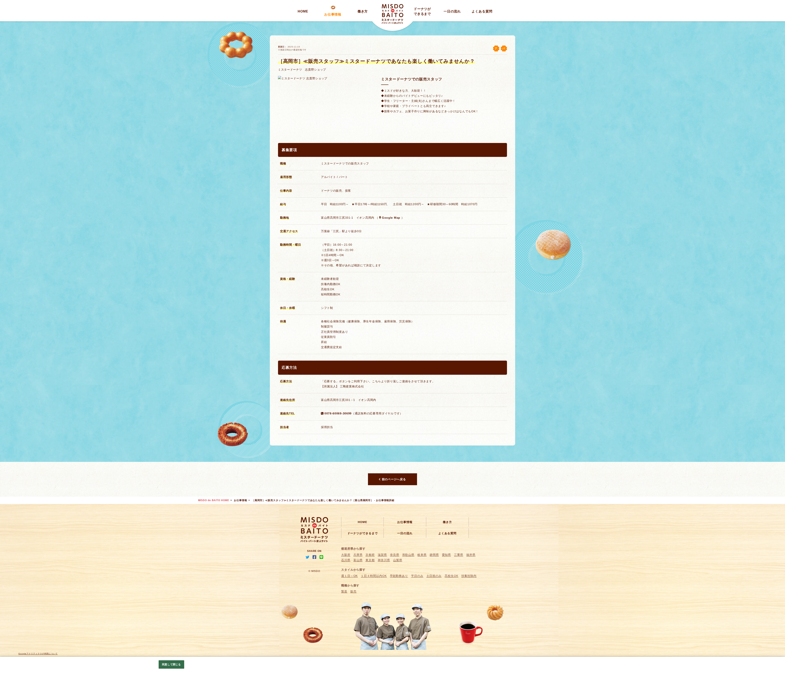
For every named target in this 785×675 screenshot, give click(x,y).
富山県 (358, 560)
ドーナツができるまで (362, 533)
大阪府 (345, 554)
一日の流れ (452, 11)
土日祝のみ (434, 575)
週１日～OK (349, 575)
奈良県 (394, 554)
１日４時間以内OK (374, 575)
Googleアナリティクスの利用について (38, 653)
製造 (344, 591)
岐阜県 (422, 554)
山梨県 (397, 560)
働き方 (363, 11)
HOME (303, 11)
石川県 (345, 560)
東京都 (370, 560)
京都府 (370, 554)
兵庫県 (358, 554)
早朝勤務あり (399, 575)
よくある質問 (482, 11)
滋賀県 (382, 554)
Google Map (391, 217)
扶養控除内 (469, 575)
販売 (353, 591)
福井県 (470, 554)
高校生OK (451, 575)
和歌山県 (408, 554)
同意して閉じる (171, 664)
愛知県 (446, 554)
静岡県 (434, 554)
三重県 (458, 554)
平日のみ (417, 575)
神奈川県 (384, 560)
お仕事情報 (333, 14)
